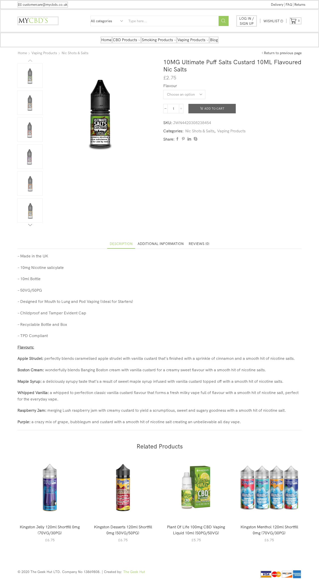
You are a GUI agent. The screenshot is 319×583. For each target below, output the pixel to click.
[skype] (194, 139)
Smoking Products (157, 39)
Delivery (277, 4)
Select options (52, 512)
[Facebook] (177, 139)
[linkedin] (189, 139)
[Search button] (224, 21)
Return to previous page (283, 53)
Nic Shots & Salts (75, 53)
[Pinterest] (183, 139)
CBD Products (125, 39)
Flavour (170, 85)
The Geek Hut (134, 572)
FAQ (289, 4)
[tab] (121, 244)
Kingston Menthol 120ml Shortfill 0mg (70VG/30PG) (269, 529)
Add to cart (214, 108)
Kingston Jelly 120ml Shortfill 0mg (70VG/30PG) (50, 529)
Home (106, 39)
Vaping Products (191, 39)
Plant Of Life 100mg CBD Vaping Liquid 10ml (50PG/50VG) (196, 529)
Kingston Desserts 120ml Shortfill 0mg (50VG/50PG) (123, 529)
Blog (214, 39)
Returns (299, 4)
